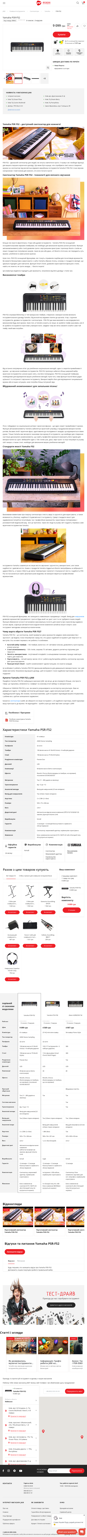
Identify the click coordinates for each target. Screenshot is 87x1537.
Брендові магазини (66, 1508)
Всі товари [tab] (11, 876)
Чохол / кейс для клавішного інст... (30, 936)
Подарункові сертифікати (11, 1520)
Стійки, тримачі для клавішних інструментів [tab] (35, 876)
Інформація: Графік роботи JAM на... (50, 1362)
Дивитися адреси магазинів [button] (61, 1305)
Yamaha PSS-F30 (52, 1015)
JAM (4, 11)
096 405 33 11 (28, 1491)
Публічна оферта (8, 1523)
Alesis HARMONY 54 (75, 1015)
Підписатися (77, 1471)
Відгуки (11, 1261)
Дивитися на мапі (14, 110)
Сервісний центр (65, 1512)
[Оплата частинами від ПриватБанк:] (61, 42)
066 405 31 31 (28, 1493)
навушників (79, 616)
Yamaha (47, 11)
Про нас (5, 1508)
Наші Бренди (7, 1516)
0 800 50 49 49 (28, 1486)
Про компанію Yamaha (72, 852)
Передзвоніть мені (74, 1391)
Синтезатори (34, 11)
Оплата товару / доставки (40, 1508)
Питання (21, 1261)
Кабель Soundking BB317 (48, 936)
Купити (61, 34)
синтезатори (15, 701)
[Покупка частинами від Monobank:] (55, 42)
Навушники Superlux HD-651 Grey (12, 969)
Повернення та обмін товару (41, 1516)
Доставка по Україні (38, 1520)
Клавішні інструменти (17, 11)
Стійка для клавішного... (12, 902)
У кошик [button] (71, 910)
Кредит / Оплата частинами (40, 1523)
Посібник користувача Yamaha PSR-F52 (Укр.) (20, 720)
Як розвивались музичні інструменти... (21, 1362)
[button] (78, 3)
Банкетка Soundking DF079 (48, 902)
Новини (5, 1512)
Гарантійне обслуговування (41, 1512)
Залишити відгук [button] (15, 1252)
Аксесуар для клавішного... (12, 936)
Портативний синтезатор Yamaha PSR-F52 (15, 1231)
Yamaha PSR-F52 (75, 888)
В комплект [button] (12, 912)
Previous (4, 78)
